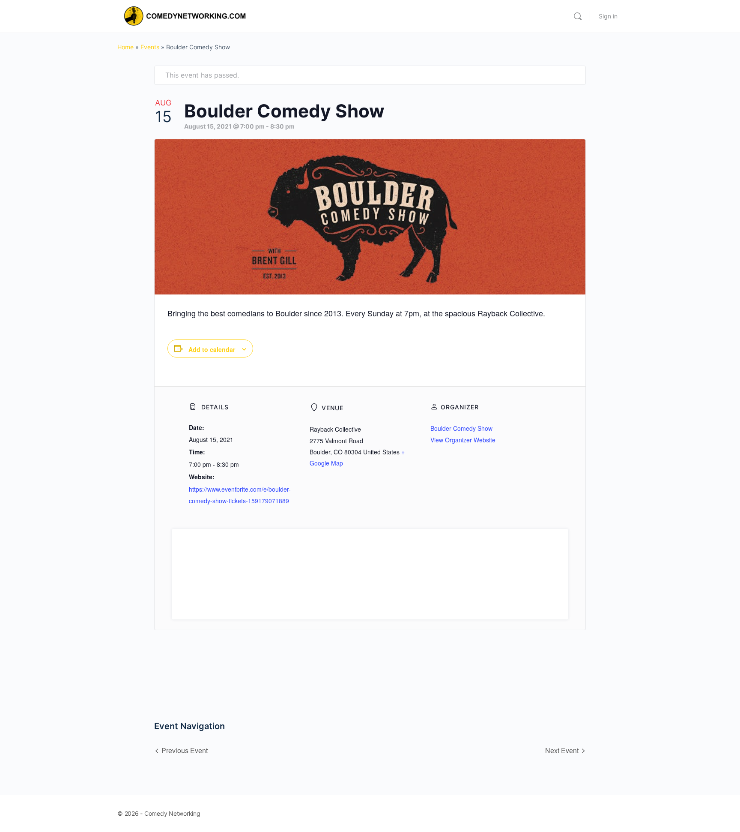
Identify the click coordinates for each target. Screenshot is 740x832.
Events (149, 47)
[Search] (577, 16)
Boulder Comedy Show (461, 428)
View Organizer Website (462, 440)
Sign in (608, 16)
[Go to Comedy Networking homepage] (186, 15)
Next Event (562, 750)
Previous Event (184, 750)
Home (125, 47)
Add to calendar (211, 349)
